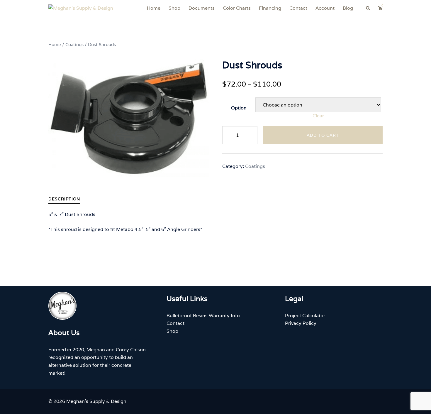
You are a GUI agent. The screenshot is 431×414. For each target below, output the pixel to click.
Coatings (74, 44)
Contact (298, 8)
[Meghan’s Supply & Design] (80, 8)
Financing (270, 8)
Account (325, 8)
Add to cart (323, 135)
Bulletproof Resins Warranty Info (203, 315)
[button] (368, 8)
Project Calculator (305, 315)
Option (239, 108)
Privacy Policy (300, 323)
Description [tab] (64, 199)
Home (153, 8)
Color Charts (237, 8)
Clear (318, 116)
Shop (174, 8)
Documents (202, 8)
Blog (348, 8)
